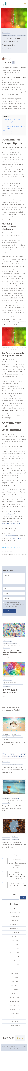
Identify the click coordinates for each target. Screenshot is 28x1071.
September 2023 (15, 961)
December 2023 (15, 953)
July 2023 (15, 969)
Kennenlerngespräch (9, 536)
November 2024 (15, 928)
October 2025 (14, 908)
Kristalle (14, 798)
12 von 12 (12, 883)
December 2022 (15, 997)
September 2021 (15, 1025)
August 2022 (15, 1013)
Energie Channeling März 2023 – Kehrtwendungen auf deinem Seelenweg (12, 808)
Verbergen (11, 116)
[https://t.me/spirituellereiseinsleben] (17, 1038)
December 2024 (15, 924)
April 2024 (15, 940)
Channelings (6, 33)
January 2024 (14, 949)
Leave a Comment (15, 58)
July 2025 (15, 920)
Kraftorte (15, 837)
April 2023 (15, 981)
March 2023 (14, 985)
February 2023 (14, 989)
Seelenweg (5, 739)
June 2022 (14, 1017)
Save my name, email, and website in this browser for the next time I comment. (14, 604)
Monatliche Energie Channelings (12, 737)
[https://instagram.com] (20, 1038)
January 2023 (14, 993)
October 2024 (14, 932)
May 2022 (15, 1021)
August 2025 (15, 916)
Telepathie (15, 839)
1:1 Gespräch (10, 514)
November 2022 (15, 1001)
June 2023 (14, 973)
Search (14, 894)
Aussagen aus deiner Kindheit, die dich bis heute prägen (17, 863)
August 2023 (15, 965)
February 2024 (14, 945)
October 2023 (14, 957)
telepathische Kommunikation (12, 523)
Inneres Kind (17, 859)
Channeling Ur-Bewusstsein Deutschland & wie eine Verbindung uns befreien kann (14, 845)
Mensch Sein (21, 35)
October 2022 (14, 1005)
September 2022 (15, 1009)
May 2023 (15, 977)
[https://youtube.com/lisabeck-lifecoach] (23, 1038)
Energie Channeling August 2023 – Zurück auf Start (13, 744)
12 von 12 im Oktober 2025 (18, 886)
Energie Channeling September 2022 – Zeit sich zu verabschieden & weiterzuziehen (14, 770)
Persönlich (20, 883)
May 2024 (15, 936)
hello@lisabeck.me (18, 538)
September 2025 (15, 912)
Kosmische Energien (8, 35)
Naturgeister (6, 803)
